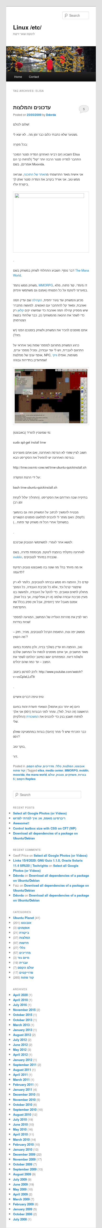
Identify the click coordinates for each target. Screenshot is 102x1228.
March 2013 (21, 1025)
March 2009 (21, 1199)
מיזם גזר (23, 957)
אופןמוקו (24, 927)
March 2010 (21, 1139)
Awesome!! (21, 823)
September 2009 (25, 1169)
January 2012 (22, 1059)
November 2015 (24, 1009)
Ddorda (51, 115)
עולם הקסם (34, 766)
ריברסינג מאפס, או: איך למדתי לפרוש (39, 818)
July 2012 (20, 1039)
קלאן (21, 310)
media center (54, 770)
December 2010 (24, 1094)
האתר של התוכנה (35, 174)
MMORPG (46, 285)
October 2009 (22, 1164)
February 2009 (23, 1204)
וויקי (54, 355)
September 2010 (25, 1109)
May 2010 (20, 1129)
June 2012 (20, 1044)
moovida (19, 774)
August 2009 (22, 1174)
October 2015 (22, 1014)
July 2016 (20, 1004)
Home (18, 77)
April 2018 (20, 999)
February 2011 (23, 1084)
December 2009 (24, 1154)
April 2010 (20, 1134)
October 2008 (22, 1214)
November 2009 (24, 1159)
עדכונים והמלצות (32, 107)
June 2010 (20, 1124)
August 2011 (22, 1069)
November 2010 (24, 1099)
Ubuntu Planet (23, 917)
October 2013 (22, 1020)
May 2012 (20, 1049)
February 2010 (23, 1144)
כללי (58, 766)
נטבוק (60, 774)
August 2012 (22, 1034)
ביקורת (24, 932)
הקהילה (37, 300)
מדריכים (48, 766)
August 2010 (22, 1114)
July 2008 (20, 1219)
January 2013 (22, 1029)
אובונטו (79, 766)
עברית (23, 962)
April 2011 (20, 1074)
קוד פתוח (19, 770)
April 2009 (20, 1194)
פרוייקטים (26, 972)
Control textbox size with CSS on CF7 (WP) (44, 828)
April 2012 (20, 1054)
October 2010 (22, 1104)
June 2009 (20, 1184)
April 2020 (20, 995)
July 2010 (20, 1119)
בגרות (82, 774)
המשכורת (32, 716)
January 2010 (22, 1149)
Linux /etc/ (27, 27)
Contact (34, 77)
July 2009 (20, 1179)
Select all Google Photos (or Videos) (40, 813)
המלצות (68, 766)
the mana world (36, 774)
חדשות (24, 942)
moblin (17, 557)
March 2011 (21, 1079)
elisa (41, 770)
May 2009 (20, 1189)
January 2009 (22, 1209)
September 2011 (25, 1064)
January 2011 (22, 1089)
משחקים (71, 774)
